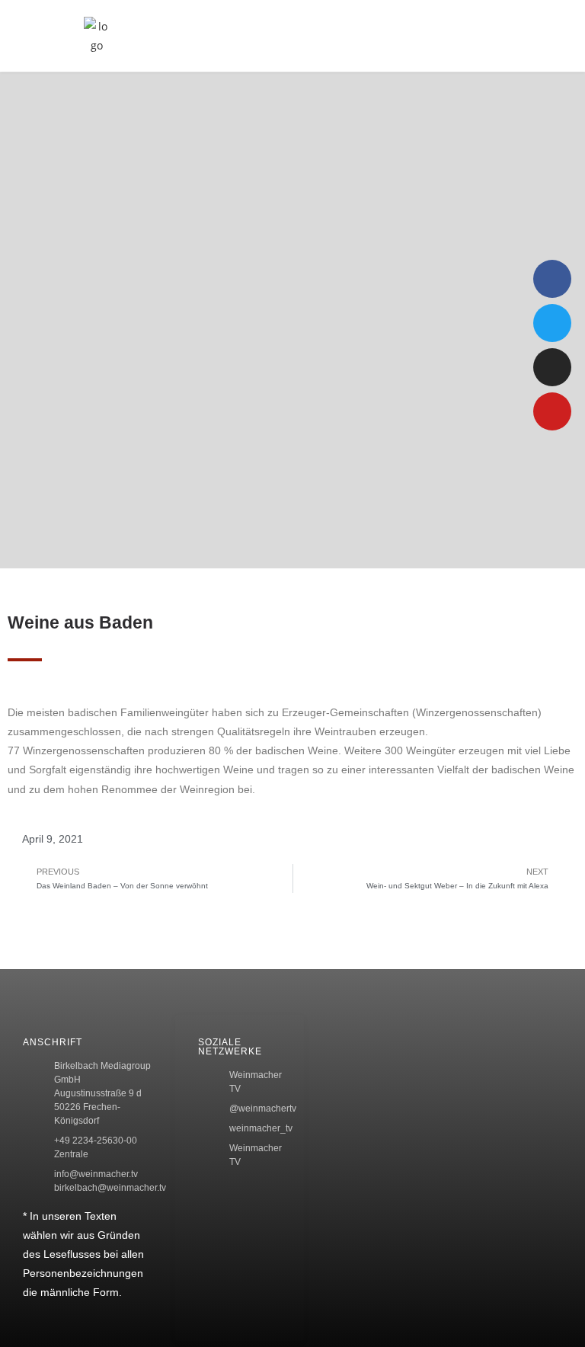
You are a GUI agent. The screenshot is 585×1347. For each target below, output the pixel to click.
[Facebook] (552, 279)
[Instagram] (552, 367)
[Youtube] (552, 411)
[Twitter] (552, 323)
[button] (478, 36)
